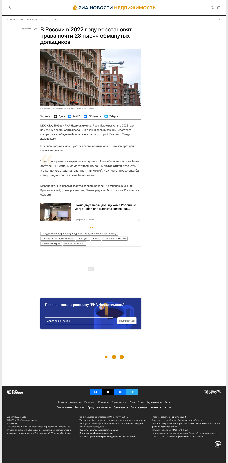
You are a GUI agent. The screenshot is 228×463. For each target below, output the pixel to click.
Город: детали (119, 402)
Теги (167, 402)
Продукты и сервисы (99, 407)
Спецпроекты (64, 407)
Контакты (156, 407)
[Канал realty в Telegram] (132, 392)
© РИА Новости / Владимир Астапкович (57, 108)
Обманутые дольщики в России (57, 238)
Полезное (103, 402)
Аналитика (75, 402)
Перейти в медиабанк (85, 108)
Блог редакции (139, 407)
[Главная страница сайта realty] (114, 8)
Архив (167, 407)
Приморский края (73, 190)
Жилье (96, 238)
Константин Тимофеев (114, 238)
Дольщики (83, 238)
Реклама (79, 407)
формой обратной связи (164, 426)
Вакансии (12, 423)
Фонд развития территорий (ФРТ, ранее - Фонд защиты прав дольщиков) (79, 233)
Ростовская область (74, 243)
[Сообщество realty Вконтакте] (120, 392)
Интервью (89, 402)
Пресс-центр (121, 407)
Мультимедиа (154, 402)
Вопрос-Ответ (137, 402)
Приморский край (51, 243)
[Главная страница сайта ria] (91, 8)
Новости (62, 402)
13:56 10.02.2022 (15, 19)
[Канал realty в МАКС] (96, 392)
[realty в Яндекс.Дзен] (108, 392)
